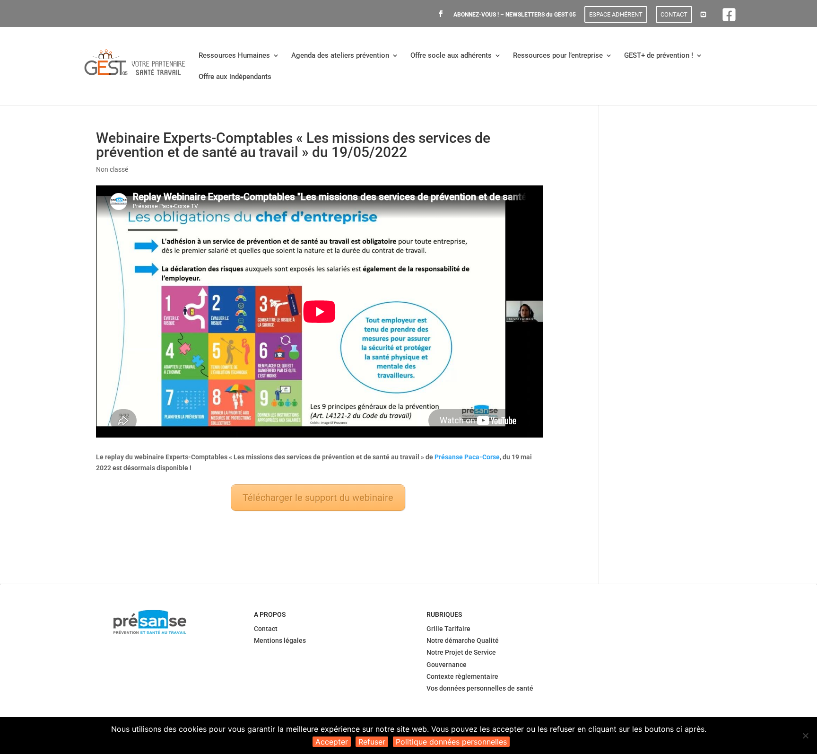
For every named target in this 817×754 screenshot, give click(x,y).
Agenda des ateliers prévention (340, 56)
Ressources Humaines (234, 56)
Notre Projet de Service (461, 652)
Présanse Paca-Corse (467, 457)
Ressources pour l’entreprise (558, 56)
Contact (674, 14)
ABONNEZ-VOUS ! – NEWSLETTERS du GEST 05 (514, 15)
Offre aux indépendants (235, 77)
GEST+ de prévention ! (658, 56)
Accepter (331, 741)
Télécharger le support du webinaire (318, 497)
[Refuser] (805, 735)
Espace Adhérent (616, 14)
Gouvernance (446, 664)
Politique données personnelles (451, 741)
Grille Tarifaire (448, 628)
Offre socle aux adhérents (451, 56)
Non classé (112, 169)
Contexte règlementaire (462, 676)
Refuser (371, 741)
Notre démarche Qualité (462, 640)
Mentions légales (280, 640)
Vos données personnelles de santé (479, 688)
